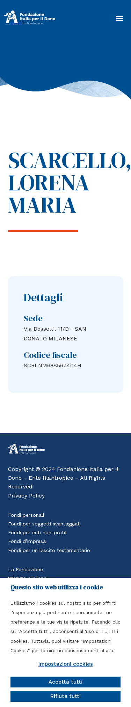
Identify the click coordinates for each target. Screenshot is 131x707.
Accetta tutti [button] (65, 682)
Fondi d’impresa (27, 541)
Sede (33, 318)
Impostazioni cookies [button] (65, 664)
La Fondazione (25, 569)
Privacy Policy (26, 495)
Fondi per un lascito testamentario (49, 550)
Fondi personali (26, 515)
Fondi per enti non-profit (37, 532)
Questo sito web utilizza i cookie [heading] (56, 587)
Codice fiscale (50, 355)
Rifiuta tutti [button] (65, 696)
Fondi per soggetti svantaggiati (44, 523)
